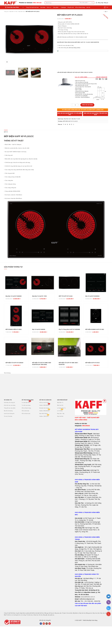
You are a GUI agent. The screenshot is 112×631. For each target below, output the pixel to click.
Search (92, 2)
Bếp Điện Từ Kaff (13, 11)
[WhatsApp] (74, 124)
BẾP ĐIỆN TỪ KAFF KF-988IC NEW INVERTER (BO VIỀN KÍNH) (41, 363)
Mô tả (6, 132)
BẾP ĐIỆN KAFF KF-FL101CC (70, 121)
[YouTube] (49, 623)
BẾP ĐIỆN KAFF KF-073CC (92, 362)
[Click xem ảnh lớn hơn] (7, 62)
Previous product (104, 11)
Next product (107, 11)
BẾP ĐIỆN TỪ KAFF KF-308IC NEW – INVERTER (68, 363)
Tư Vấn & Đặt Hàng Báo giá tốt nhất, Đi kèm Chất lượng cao (82, 109)
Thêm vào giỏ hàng (87, 104)
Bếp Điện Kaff (21, 11)
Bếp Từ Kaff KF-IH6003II (38, 329)
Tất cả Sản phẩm (83, 2)
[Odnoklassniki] (72, 124)
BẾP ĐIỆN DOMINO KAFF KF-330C (94, 329)
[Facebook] (63, 124)
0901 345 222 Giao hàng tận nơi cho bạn (95, 114)
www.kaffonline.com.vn (88, 597)
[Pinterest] (70, 124)
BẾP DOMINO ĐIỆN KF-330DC (14, 329)
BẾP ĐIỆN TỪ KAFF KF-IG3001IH (14, 362)
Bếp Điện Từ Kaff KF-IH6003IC (14, 296)
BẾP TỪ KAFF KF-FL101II (65, 296)
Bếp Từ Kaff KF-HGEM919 (92, 296)
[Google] (67, 124)
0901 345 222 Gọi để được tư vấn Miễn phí (69, 114)
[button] (88, 494)
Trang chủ (6, 11)
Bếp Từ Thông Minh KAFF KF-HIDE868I (69, 329)
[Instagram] (46, 623)
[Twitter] (65, 124)
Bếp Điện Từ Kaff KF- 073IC (39, 296)
